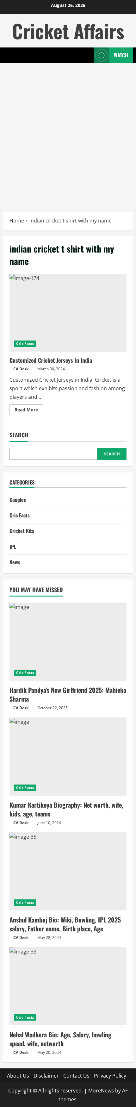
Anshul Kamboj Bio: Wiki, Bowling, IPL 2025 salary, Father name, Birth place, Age (65, 924)
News (14, 562)
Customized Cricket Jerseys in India (68, 313)
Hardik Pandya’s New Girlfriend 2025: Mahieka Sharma (67, 694)
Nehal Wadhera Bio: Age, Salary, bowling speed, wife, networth (60, 1039)
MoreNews (101, 1090)
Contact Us (76, 1075)
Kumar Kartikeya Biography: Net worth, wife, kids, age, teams (66, 809)
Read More (29, 410)
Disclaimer (46, 1075)
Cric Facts (25, 343)
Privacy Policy (110, 1075)
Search (18, 435)
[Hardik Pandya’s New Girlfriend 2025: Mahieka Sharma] (68, 642)
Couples (17, 499)
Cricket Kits (21, 531)
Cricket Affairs (68, 30)
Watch (121, 55)
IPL (12, 546)
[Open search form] (86, 55)
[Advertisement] (68, 134)
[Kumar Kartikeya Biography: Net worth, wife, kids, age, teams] (68, 756)
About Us (18, 1075)
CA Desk (20, 369)
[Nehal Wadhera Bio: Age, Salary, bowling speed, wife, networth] (68, 986)
